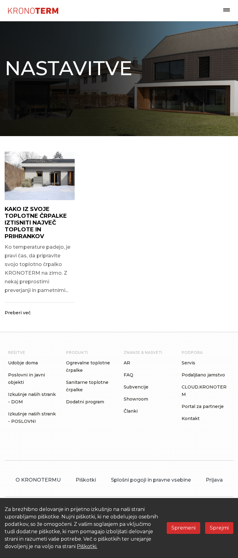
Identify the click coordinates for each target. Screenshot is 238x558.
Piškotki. (87, 546)
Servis (188, 363)
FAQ (128, 375)
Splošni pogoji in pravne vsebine (151, 480)
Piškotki (86, 480)
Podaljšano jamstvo (203, 375)
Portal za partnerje (203, 406)
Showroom (136, 399)
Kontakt (191, 418)
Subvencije (136, 387)
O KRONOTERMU (38, 480)
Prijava (214, 480)
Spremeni (183, 528)
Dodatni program (85, 402)
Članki (131, 411)
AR (127, 363)
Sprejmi (219, 528)
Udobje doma (23, 363)
